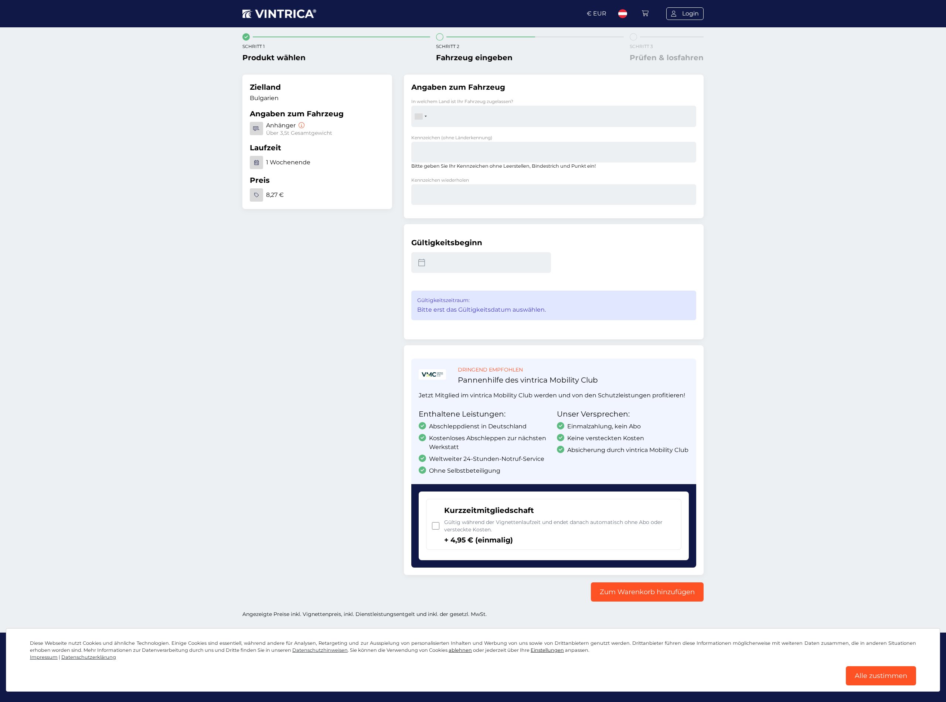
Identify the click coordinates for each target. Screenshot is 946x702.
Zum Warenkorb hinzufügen (647, 592)
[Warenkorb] (645, 13)
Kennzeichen (451, 137)
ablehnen (460, 650)
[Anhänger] (300, 125)
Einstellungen (547, 650)
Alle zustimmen (881, 676)
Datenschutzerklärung (88, 657)
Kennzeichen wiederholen (440, 180)
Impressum (44, 657)
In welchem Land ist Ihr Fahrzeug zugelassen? (462, 101)
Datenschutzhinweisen (320, 650)
